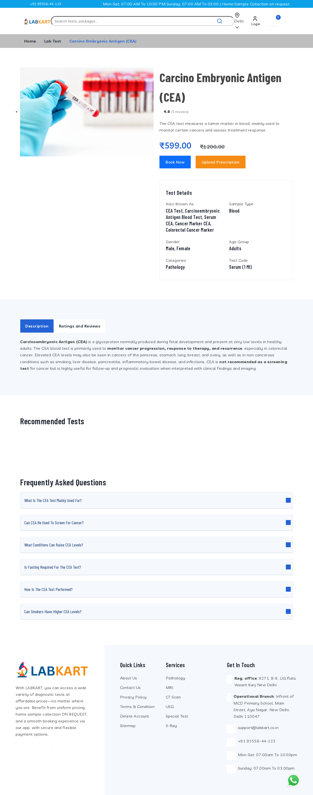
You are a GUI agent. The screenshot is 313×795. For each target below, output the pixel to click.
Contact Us (130, 687)
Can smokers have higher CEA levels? (52, 611)
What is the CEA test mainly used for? (53, 500)
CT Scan (173, 697)
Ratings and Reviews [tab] (80, 326)
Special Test (177, 716)
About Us (128, 677)
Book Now (175, 162)
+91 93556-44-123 (45, 4)
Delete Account (134, 716)
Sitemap (128, 725)
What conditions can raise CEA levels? (53, 544)
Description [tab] (37, 326)
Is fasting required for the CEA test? (52, 567)
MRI (169, 687)
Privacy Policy (133, 697)
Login (255, 24)
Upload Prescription (221, 162)
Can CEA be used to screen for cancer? (54, 522)
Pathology (175, 677)
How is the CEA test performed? (48, 589)
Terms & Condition (137, 706)
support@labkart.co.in (258, 727)
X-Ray (171, 725)
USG (170, 706)
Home (30, 41)
